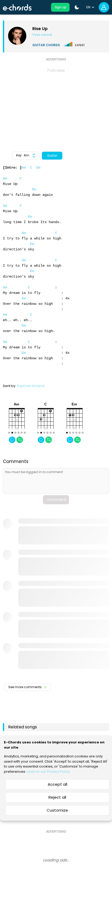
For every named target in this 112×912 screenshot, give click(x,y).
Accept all (57, 784)
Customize (57, 810)
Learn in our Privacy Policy (48, 771)
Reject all (57, 797)
